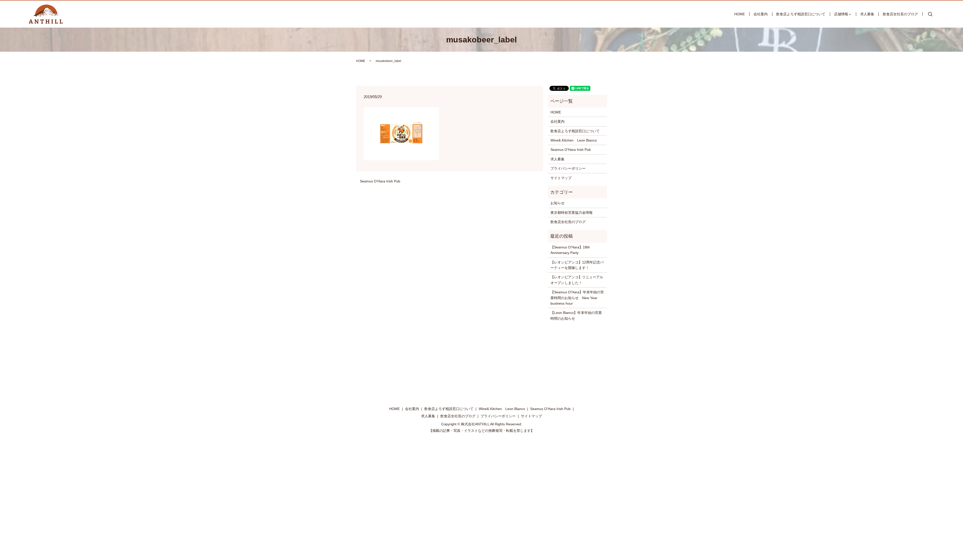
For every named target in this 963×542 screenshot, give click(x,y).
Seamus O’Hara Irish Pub (380, 181)
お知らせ (557, 203)
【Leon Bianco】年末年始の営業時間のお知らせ (576, 315)
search (930, 14)
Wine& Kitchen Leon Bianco (573, 140)
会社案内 (761, 14)
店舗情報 (841, 14)
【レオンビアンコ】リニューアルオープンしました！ (576, 280)
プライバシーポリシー (568, 168)
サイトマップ (561, 178)
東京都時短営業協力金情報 (571, 213)
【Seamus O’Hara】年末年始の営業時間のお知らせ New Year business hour (577, 297)
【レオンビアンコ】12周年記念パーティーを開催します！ (577, 265)
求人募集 (867, 14)
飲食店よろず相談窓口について (800, 14)
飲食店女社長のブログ (900, 14)
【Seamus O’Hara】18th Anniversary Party (570, 250)
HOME (739, 14)
